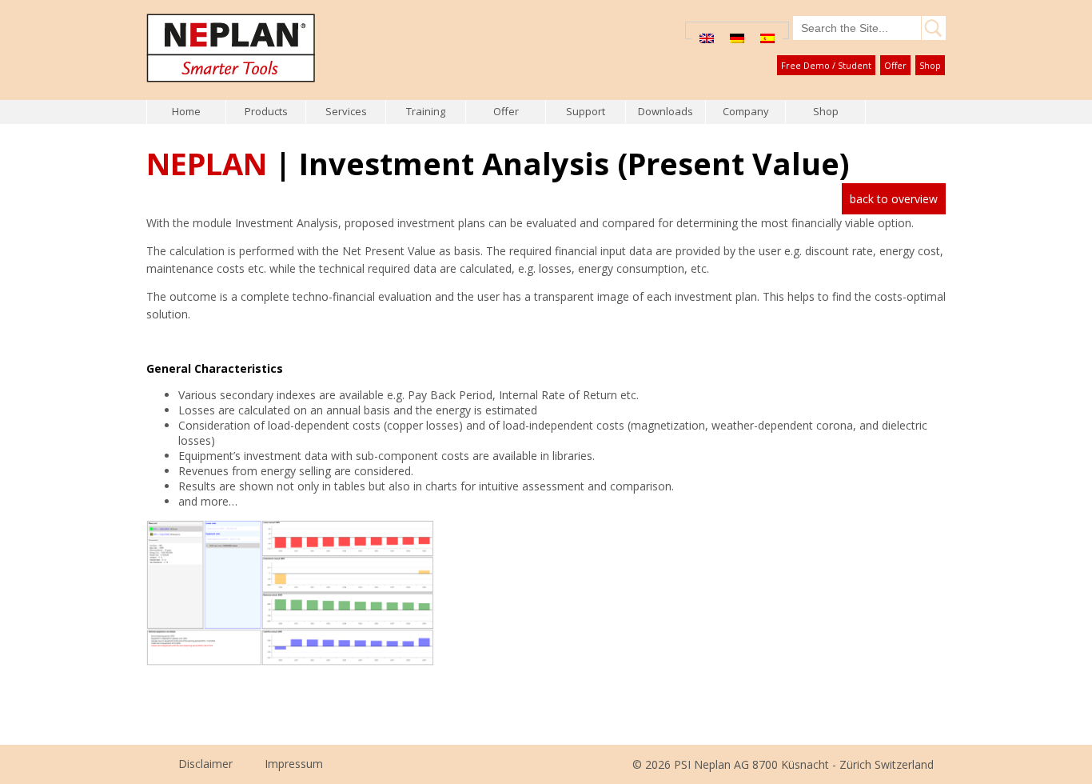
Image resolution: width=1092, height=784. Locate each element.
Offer (895, 65)
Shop (930, 65)
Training (425, 111)
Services (346, 111)
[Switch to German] (737, 38)
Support (585, 111)
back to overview (894, 198)
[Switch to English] (706, 38)
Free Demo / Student (826, 65)
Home (186, 111)
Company (746, 111)
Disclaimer (205, 763)
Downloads (665, 111)
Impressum (294, 763)
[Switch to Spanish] (767, 38)
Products (266, 111)
